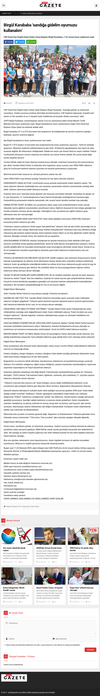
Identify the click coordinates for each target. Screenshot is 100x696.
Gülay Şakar (26, 506)
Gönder (33, 42)
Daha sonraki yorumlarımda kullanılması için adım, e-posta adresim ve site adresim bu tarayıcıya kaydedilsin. (43, 645)
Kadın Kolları (35, 506)
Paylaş (10, 42)
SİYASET (9, 103)
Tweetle (21, 42)
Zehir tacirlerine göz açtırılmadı (33, 13)
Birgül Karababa (11, 506)
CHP (19, 506)
